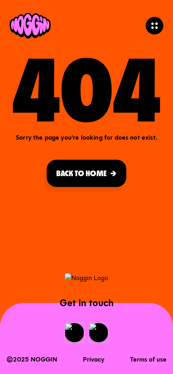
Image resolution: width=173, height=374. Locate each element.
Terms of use (148, 359)
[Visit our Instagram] (98, 332)
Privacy (93, 359)
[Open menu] (154, 26)
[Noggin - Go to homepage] (30, 26)
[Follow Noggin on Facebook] (74, 332)
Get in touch (87, 303)
